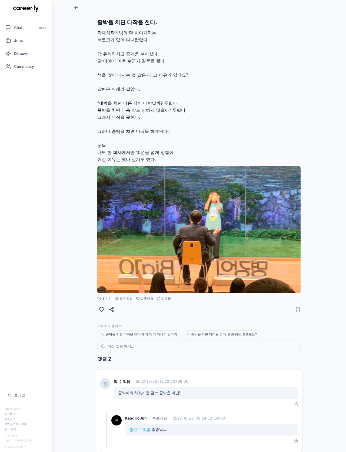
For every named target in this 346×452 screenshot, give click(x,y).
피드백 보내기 (12, 408)
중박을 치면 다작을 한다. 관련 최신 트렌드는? (224, 334)
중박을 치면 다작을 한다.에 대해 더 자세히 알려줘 (141, 334)
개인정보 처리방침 (15, 423)
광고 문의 (10, 429)
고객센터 (9, 413)
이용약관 (9, 418)
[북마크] (298, 309)
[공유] (111, 309)
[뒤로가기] (76, 7)
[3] (101, 309)
